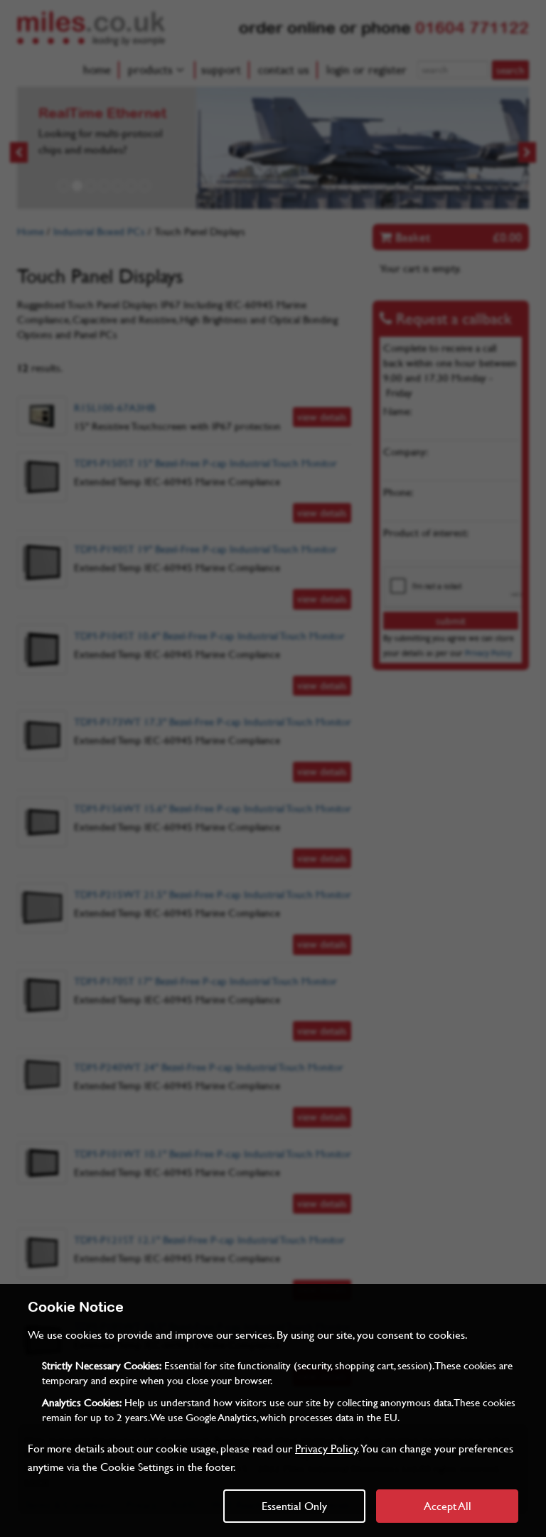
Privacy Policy (326, 1448)
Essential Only (294, 1505)
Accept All (447, 1505)
